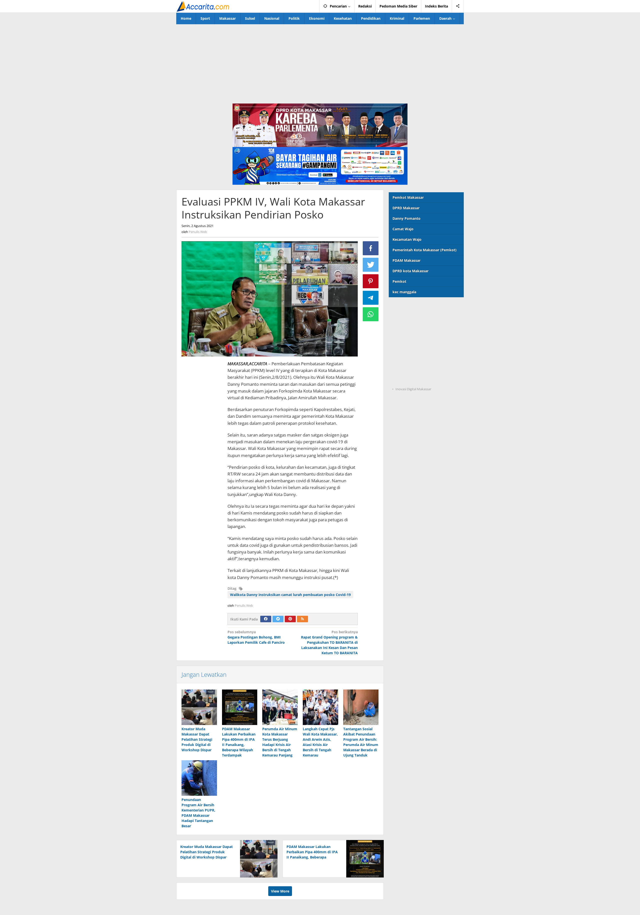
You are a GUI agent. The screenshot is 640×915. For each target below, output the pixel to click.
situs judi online (402, 348)
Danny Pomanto (406, 218)
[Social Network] (458, 6)
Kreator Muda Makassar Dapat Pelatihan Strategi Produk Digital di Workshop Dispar (197, 739)
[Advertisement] (320, 62)
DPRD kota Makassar (410, 270)
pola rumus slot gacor (407, 328)
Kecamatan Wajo (407, 239)
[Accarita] (203, 6)
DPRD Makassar (406, 208)
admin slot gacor (403, 338)
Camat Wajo (403, 228)
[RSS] (302, 619)
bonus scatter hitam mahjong (414, 358)
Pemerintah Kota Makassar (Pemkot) (424, 250)
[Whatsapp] (371, 314)
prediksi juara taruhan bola (412, 379)
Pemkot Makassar (408, 197)
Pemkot (399, 281)
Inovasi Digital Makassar (413, 389)
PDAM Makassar (406, 260)
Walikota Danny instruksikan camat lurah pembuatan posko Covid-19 (290, 594)
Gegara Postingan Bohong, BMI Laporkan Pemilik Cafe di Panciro (256, 637)
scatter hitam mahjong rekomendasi (420, 307)
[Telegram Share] (371, 298)
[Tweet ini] (371, 265)
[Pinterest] (290, 619)
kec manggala (404, 292)
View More (280, 891)
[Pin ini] (371, 281)
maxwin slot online (405, 317)
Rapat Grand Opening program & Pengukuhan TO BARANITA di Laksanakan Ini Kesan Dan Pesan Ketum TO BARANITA (329, 642)
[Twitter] (278, 619)
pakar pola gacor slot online (413, 368)
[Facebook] (265, 619)
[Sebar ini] (371, 248)
